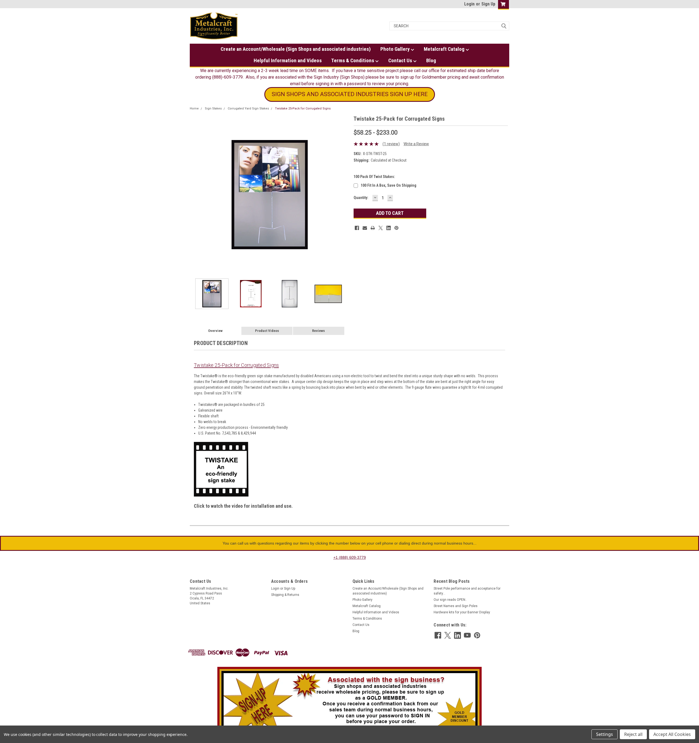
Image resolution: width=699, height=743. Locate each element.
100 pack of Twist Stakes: (374, 176)
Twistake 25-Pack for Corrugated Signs (303, 108)
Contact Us (400, 60)
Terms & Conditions (353, 60)
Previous (195, 194)
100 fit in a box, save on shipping (388, 185)
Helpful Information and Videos (288, 60)
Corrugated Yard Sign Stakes (248, 108)
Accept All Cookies (672, 734)
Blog (431, 60)
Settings (604, 734)
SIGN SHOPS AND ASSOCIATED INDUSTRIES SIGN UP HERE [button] (350, 94)
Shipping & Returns (285, 595)
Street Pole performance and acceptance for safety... (467, 591)
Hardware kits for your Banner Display (462, 612)
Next (344, 194)
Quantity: (361, 197)
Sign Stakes (213, 108)
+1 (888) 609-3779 (349, 557)
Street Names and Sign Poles (456, 606)
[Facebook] (357, 228)
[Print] (373, 228)
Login (469, 4)
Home (194, 108)
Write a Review (416, 144)
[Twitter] (380, 228)
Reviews (318, 331)
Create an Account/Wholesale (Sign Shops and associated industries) (296, 49)
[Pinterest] (396, 228)
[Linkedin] (388, 228)
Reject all (633, 734)
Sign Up (488, 4)
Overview (215, 331)
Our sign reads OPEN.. (450, 600)
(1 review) (391, 144)
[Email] (365, 228)
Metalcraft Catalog (445, 49)
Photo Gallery (395, 49)
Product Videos (267, 331)
